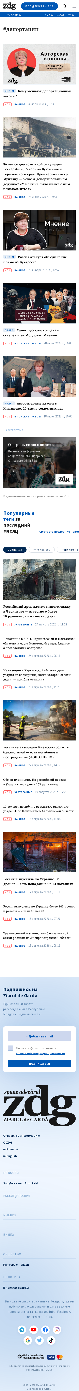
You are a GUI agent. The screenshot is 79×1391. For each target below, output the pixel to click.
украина (41, 549)
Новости (11, 1173)
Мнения (9, 1215)
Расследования (16, 1196)
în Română (10, 1149)
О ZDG (7, 1142)
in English (10, 1156)
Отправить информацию (21, 1136)
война (15, 549)
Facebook (45, 1330)
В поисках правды (27, 343)
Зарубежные (23, 624)
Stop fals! (31, 1183)
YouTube (33, 1330)
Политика (11, 1277)
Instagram (57, 1330)
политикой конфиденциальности (40, 1053)
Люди (25, 1264)
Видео (8, 1235)
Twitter (39, 1340)
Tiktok (51, 1340)
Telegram (22, 1330)
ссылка (12, 470)
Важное (20, 104)
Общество (12, 1254)
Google (27, 1340)
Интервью (10, 1264)
